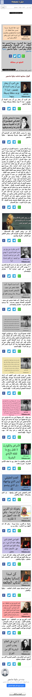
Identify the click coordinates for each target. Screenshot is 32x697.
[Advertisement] (16, 19)
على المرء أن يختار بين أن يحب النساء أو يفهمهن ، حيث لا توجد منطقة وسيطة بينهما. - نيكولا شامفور (16, 101)
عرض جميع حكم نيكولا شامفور (16, 685)
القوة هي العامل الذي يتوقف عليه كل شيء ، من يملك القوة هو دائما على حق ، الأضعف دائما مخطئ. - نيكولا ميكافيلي (16, 557)
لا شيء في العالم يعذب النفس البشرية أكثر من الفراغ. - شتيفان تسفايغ (16, 658)
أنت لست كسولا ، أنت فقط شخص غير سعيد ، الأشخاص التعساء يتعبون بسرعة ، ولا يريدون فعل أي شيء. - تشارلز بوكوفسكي (16, 302)
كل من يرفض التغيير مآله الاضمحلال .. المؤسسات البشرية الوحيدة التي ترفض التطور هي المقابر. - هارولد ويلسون (16, 233)
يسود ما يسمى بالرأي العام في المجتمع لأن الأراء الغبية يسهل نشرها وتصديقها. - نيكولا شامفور (16, 135)
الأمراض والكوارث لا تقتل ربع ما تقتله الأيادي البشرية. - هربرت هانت (16, 462)
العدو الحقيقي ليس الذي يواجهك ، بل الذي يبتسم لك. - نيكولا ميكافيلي (16, 493)
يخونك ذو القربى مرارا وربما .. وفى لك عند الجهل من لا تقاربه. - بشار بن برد (16, 525)
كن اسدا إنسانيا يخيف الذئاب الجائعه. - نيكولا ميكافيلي (16, 589)
